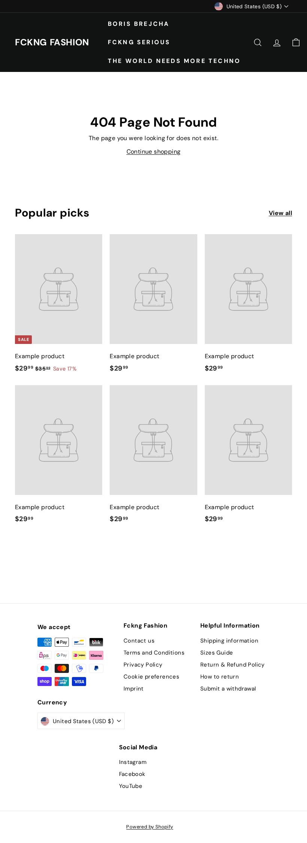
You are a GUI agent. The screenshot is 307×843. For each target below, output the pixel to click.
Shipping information (229, 640)
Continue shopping (154, 151)
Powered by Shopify (149, 827)
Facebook (132, 774)
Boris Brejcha (139, 24)
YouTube (131, 786)
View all (280, 213)
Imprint (134, 688)
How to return (219, 676)
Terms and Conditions (154, 652)
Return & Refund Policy (232, 664)
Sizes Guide (216, 652)
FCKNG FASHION (52, 42)
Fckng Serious (139, 42)
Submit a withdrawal (228, 688)
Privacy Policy (143, 664)
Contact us (139, 640)
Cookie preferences (151, 676)
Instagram (133, 762)
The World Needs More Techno (174, 61)
